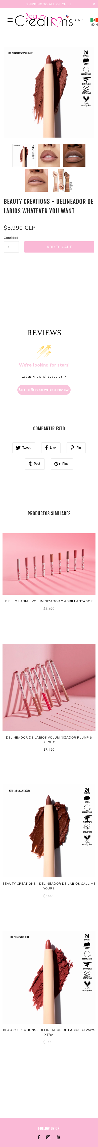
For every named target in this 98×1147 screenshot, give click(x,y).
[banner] (44, 20)
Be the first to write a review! (44, 389)
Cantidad (11, 237)
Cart (80, 20)
